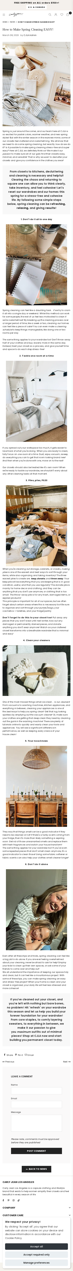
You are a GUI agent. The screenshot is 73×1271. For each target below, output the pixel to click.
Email (14, 1098)
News (12, 22)
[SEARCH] (50, 14)
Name (14, 1084)
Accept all (36, 1246)
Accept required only (36, 1254)
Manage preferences (36, 1262)
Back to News (37, 1169)
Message (16, 1112)
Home (5, 22)
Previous (9, 1061)
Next (65, 1061)
